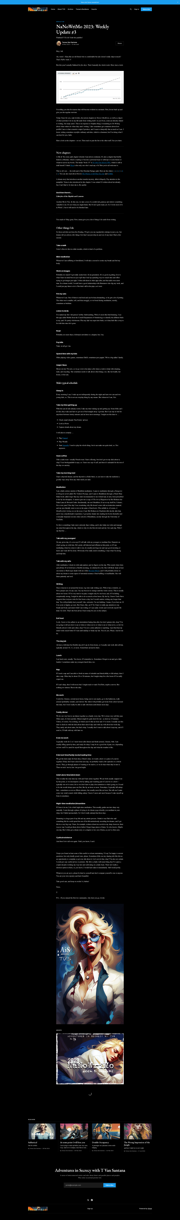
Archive (70, 9)
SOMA (110, 173)
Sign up (90, 1208)
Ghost (150, 1208)
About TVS (61, 9)
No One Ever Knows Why (101, 162)
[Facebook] (92, 1200)
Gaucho (94, 9)
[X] (88, 1200)
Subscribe (146, 9)
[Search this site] (130, 9)
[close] (177, 2)
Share (120, 43)
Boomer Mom (94, 570)
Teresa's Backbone (82, 9)
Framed (65, 438)
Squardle (66, 445)
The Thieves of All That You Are (93, 173)
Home (53, 9)
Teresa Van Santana (69, 42)
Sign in (136, 9)
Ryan (72, 165)
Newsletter (60, 21)
